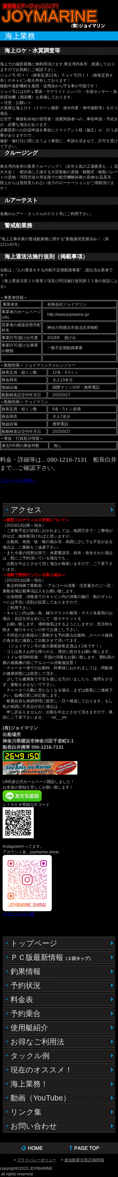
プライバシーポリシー (36, 1160)
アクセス (26, 509)
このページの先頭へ (17, 480)
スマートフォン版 (18, 914)
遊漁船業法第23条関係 (84, 1160)
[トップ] (88, 1148)
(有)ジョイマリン (52, 15)
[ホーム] (29, 1148)
